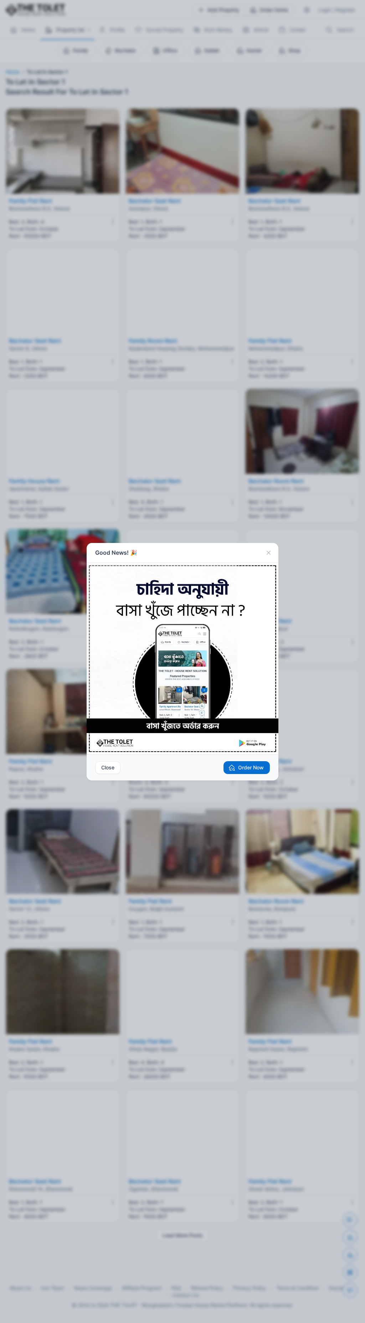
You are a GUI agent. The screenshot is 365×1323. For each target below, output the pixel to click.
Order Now (251, 767)
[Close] (268, 553)
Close (107, 767)
